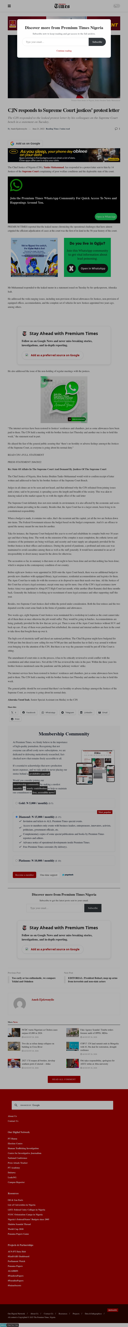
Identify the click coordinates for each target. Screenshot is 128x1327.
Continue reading (64, 50)
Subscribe (97, 41)
